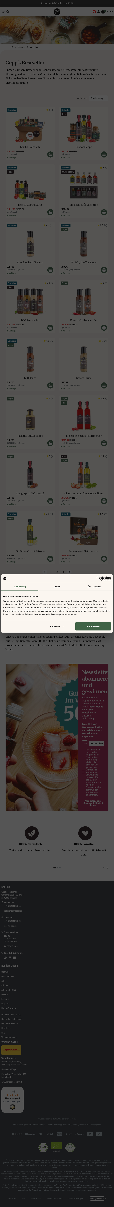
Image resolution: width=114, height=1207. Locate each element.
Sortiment (21, 47)
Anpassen (55, 626)
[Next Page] (69, 572)
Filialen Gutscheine (9, 1023)
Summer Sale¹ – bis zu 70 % (57, 3)
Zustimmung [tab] (20, 586)
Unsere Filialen (7, 976)
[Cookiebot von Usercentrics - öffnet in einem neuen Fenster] (98, 579)
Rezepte (5, 999)
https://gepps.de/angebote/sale (74, 1160)
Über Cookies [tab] (94, 586)
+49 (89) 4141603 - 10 (12, 921)
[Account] (98, 11)
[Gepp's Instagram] (10, 958)
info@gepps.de (10, 926)
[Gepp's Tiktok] (5, 958)
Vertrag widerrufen (97, 1198)
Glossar (4, 994)
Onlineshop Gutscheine (11, 1019)
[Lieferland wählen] (94, 11)
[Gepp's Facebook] (14, 958)
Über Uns (5, 971)
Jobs (3, 980)
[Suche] (7, 11)
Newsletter (6, 1028)
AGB (23, 1198)
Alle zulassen (93, 626)
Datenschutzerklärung (55, 1198)
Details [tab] (57, 586)
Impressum (12, 1198)
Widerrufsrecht (36, 1198)
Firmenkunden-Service (11, 1014)
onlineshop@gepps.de (13, 911)
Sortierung (97, 98)
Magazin (5, 1003)
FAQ (3, 1032)
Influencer (6, 985)
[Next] (107, 868)
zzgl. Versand (12, 154)
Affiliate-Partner (8, 990)
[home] (12, 47)
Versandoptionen (9, 1037)
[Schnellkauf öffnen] (50, 154)
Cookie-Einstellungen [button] (75, 1198)
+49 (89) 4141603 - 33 (12, 906)
